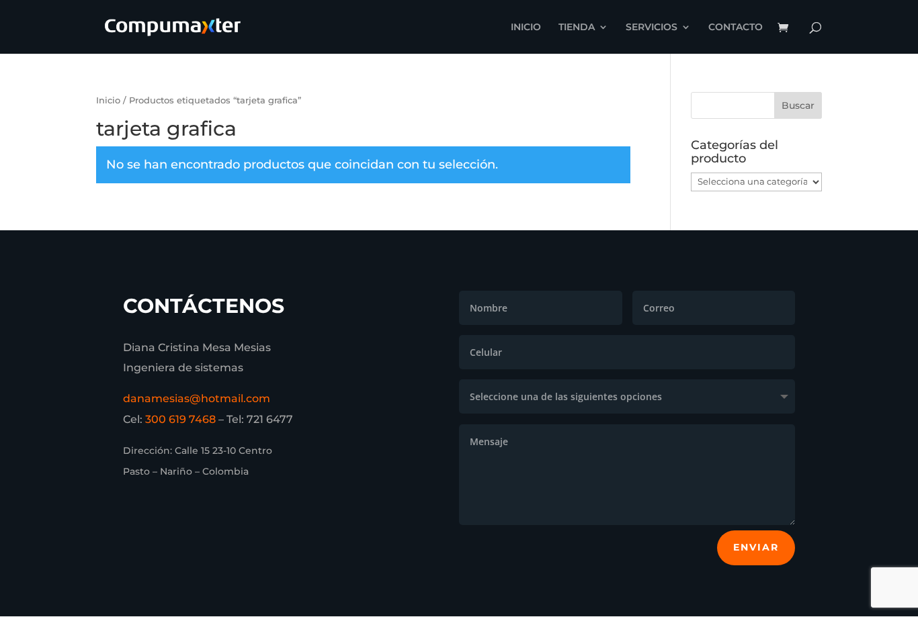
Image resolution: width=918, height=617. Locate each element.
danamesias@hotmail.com (196, 398)
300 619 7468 (180, 419)
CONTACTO (735, 27)
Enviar (756, 547)
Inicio (108, 100)
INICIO (526, 27)
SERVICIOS (651, 27)
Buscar (798, 105)
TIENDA (576, 27)
